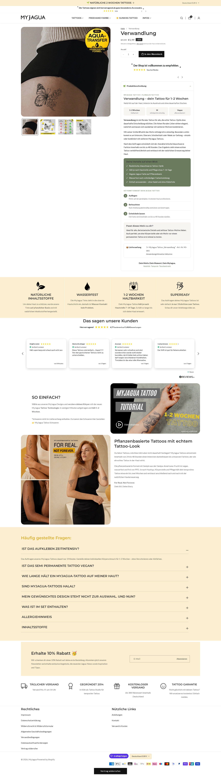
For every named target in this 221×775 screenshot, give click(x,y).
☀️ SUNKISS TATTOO (126, 18)
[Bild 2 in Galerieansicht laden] (48, 126)
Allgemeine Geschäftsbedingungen (36, 731)
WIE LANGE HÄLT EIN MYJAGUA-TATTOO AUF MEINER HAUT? (70, 576)
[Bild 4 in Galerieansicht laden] (83, 126)
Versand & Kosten (119, 726)
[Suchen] (181, 18)
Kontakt (115, 720)
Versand (140, 44)
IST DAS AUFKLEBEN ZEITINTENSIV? (50, 549)
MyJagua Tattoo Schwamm (47, 422)
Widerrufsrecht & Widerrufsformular (37, 726)
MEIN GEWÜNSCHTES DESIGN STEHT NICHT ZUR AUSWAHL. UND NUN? (78, 596)
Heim (123, 28)
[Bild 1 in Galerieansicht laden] (30, 126)
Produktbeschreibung (134, 86)
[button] (76, 18)
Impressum (26, 715)
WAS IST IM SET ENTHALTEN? (45, 607)
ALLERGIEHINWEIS (37, 617)
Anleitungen (117, 715)
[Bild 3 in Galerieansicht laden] (65, 126)
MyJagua (33, 759)
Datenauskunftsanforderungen (34, 743)
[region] (110, 353)
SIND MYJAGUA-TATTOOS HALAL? (48, 586)
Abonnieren (182, 659)
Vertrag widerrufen (29, 748)
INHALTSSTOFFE (34, 627)
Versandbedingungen (30, 737)
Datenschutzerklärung (31, 720)
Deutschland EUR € (189, 3)
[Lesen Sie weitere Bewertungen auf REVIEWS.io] (187, 377)
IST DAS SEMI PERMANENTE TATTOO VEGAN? (58, 566)
